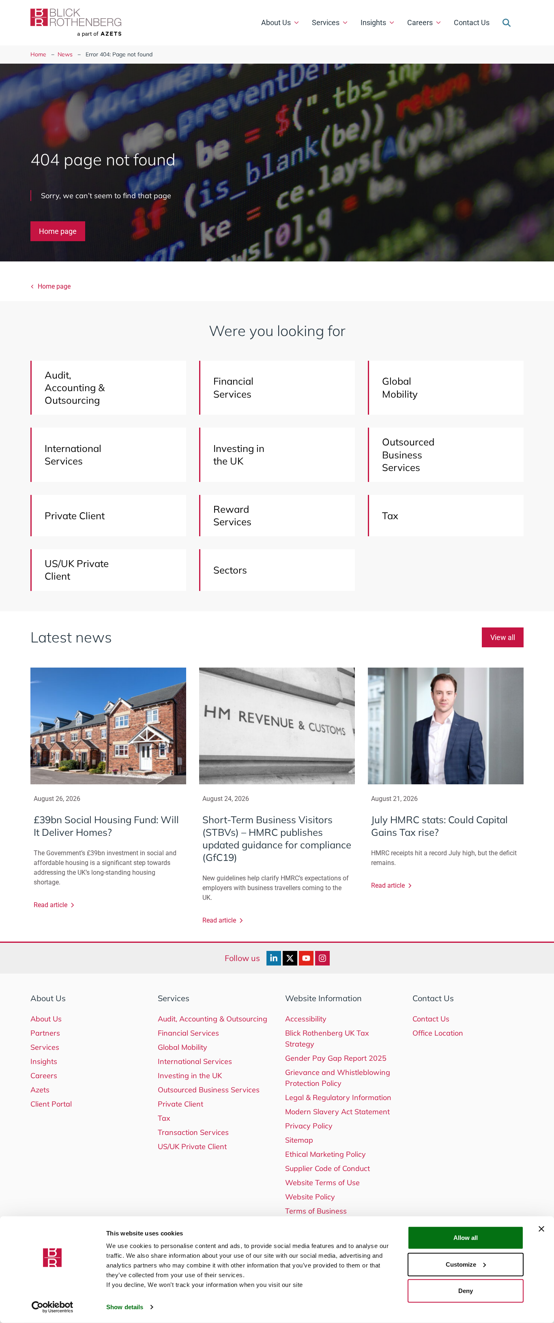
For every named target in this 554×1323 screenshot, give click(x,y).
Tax (164, 1118)
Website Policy (310, 1196)
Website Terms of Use (322, 1182)
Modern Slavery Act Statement (337, 1111)
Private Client (180, 1104)
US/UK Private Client (192, 1146)
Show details (124, 1307)
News (65, 54)
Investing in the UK (190, 1075)
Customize (461, 1264)
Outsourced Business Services (209, 1089)
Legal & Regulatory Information (338, 1097)
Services (325, 22)
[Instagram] (322, 958)
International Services (195, 1061)
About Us (276, 22)
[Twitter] (290, 958)
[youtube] (306, 958)
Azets (39, 1089)
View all (502, 637)
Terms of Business (316, 1211)
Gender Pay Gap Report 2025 (336, 1058)
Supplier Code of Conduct (327, 1168)
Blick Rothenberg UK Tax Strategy (327, 1038)
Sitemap (299, 1140)
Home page (58, 231)
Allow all (465, 1237)
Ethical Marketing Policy (325, 1154)
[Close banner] (541, 1229)
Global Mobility (182, 1047)
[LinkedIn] (273, 958)
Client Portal (51, 1104)
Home (38, 54)
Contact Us (472, 22)
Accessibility (305, 1018)
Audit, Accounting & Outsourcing (212, 1018)
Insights (373, 22)
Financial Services (188, 1033)
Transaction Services (193, 1132)
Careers (420, 22)
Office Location (437, 1033)
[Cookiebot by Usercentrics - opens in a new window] (52, 1307)
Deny (465, 1290)
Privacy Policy (309, 1125)
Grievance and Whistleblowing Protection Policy (337, 1078)
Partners (45, 1033)
